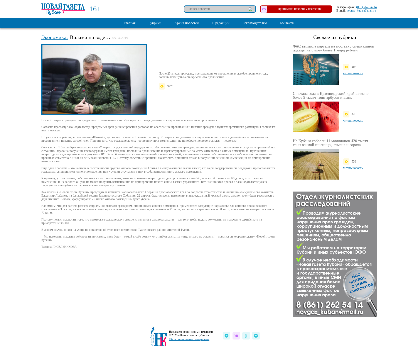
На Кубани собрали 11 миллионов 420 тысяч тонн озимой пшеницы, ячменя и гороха (330, 143)
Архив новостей (186, 23)
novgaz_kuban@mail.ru (361, 10)
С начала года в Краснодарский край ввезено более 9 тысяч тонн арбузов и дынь (331, 95)
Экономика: (54, 37)
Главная (129, 23)
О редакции (220, 23)
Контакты (287, 23)
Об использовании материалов (189, 339)
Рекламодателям (255, 23)
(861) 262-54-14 (366, 7)
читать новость (353, 73)
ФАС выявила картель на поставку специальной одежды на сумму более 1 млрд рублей (333, 48)
